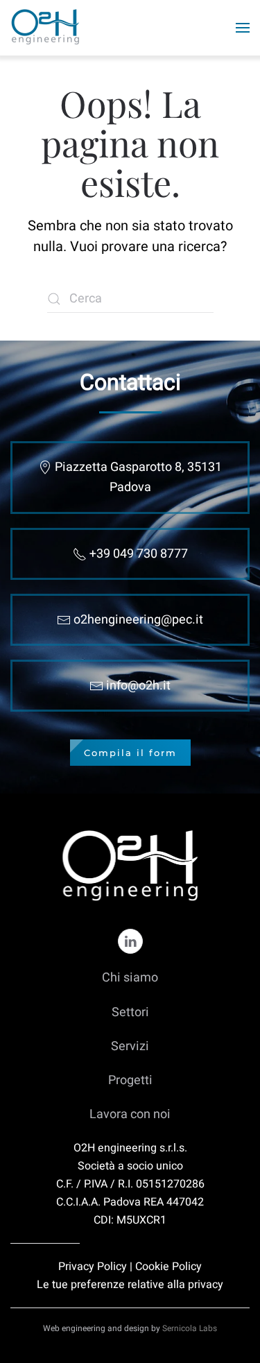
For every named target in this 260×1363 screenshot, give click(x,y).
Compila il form (130, 752)
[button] (243, 27)
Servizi (130, 1046)
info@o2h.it (138, 685)
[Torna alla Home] (46, 27)
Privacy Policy (92, 1266)
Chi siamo (130, 977)
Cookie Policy (168, 1266)
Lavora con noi (130, 1114)
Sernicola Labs (189, 1328)
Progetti (130, 1080)
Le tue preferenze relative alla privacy (130, 1284)
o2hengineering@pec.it (138, 619)
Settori (130, 1012)
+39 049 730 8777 (138, 554)
